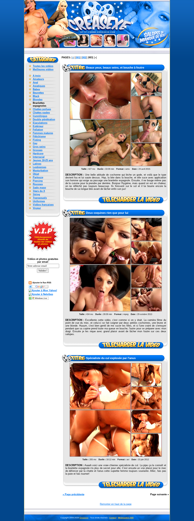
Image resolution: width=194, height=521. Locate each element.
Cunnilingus (40, 116)
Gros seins (39, 146)
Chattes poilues (42, 109)
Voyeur (37, 208)
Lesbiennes (39, 167)
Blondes (37, 99)
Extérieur (38, 126)
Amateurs (38, 79)
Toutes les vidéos (43, 66)
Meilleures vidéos (43, 69)
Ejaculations (40, 122)
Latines (37, 163)
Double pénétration (44, 119)
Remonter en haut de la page (115, 504)
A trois (37, 75)
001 (78, 57)
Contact (112, 518)
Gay (35, 143)
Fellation (38, 129)
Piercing (38, 180)
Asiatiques (39, 85)
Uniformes (39, 201)
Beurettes (38, 92)
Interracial (39, 156)
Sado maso (39, 187)
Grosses (37, 150)
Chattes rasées (41, 112)
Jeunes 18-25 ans (43, 160)
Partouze (38, 177)
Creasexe (84, 518)
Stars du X (39, 191)
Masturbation (40, 170)
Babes (36, 89)
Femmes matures (43, 133)
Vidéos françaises (43, 204)
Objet (36, 174)
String (36, 194)
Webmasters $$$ (126, 518)
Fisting (37, 139)
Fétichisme (39, 136)
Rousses (38, 184)
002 (84, 57)
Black (36, 96)
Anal (35, 82)
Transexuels (40, 197)
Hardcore (38, 153)
